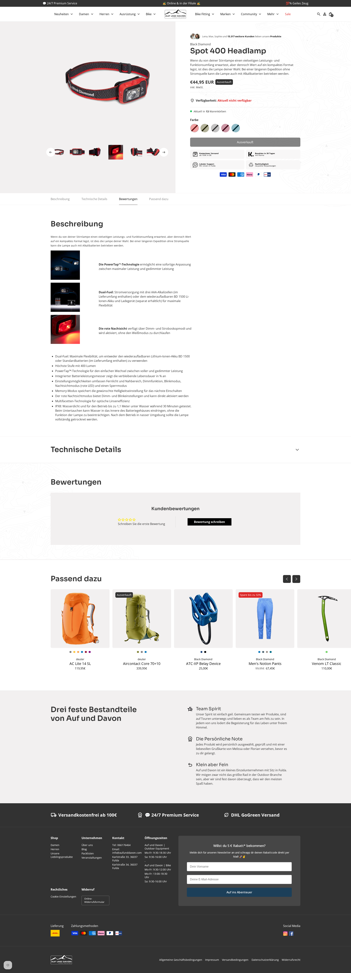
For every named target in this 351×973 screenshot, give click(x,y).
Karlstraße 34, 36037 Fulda (124, 866)
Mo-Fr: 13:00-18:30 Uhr (156, 875)
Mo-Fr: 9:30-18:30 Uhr (158, 852)
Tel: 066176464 (121, 845)
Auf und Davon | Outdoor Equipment (157, 846)
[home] (175, 14)
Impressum (212, 959)
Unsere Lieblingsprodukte (62, 855)
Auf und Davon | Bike (158, 865)
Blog (84, 849)
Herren (55, 849)
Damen (55, 845)
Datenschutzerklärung (265, 959)
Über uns (87, 845)
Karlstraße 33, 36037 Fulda (124, 858)
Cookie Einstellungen (63, 896)
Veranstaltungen (92, 857)
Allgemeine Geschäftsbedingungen (180, 959)
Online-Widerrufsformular (94, 900)
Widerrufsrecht (291, 959)
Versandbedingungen (235, 959)
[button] (63, 14)
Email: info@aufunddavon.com (127, 850)
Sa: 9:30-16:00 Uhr (156, 857)
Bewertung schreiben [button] (209, 522)
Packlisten (88, 853)
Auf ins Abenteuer (239, 892)
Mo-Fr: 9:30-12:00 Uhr (158, 869)
